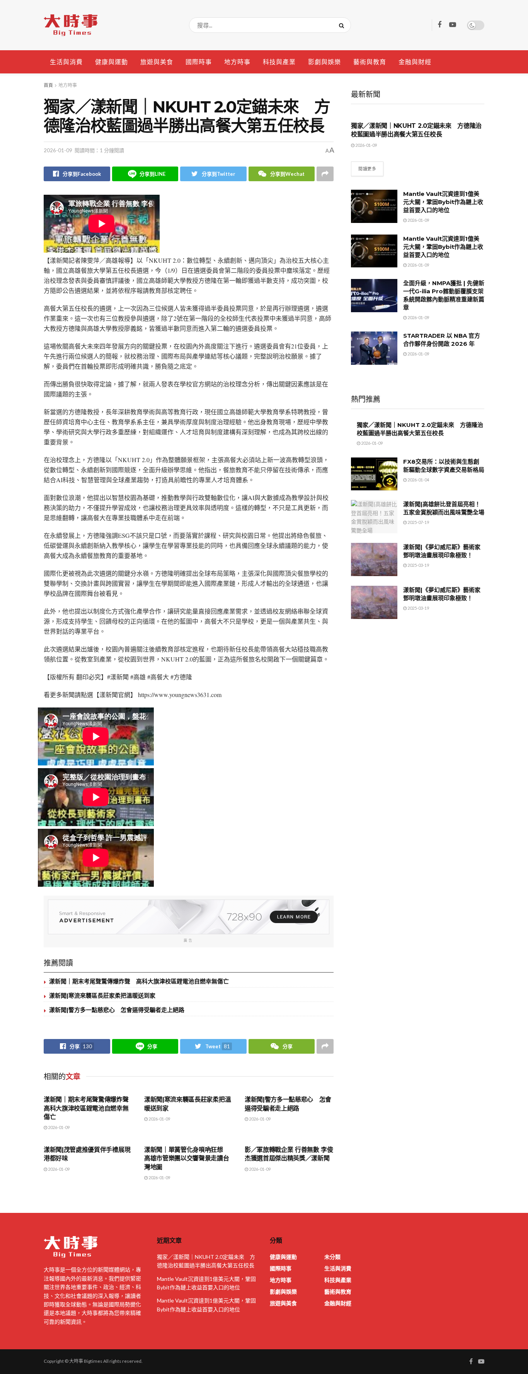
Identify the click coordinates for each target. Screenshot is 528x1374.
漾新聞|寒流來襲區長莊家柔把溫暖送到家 (102, 995)
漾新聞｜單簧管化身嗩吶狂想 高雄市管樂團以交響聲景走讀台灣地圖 (186, 1158)
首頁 (48, 85)
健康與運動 (111, 61)
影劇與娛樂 (324, 61)
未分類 (332, 1256)
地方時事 (237, 61)
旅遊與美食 (156, 61)
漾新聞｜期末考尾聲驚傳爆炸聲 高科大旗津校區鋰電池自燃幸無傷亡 (139, 981)
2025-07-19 (418, 522)
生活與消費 (66, 61)
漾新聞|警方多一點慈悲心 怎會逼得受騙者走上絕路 (116, 1009)
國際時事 (199, 61)
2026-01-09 (58, 150)
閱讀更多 (367, 168)
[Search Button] (343, 25)
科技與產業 (279, 61)
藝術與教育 (369, 61)
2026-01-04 (418, 479)
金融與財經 (415, 61)
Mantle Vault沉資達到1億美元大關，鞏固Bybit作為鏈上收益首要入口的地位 (443, 202)
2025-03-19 (418, 565)
